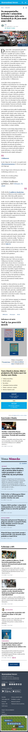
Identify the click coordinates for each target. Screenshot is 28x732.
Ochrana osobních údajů (16, 697)
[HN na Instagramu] (14, 684)
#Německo (5, 314)
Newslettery (4, 714)
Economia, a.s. (11, 676)
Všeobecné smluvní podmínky (17, 703)
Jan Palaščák (9, 609)
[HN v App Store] (16, 691)
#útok (18, 314)
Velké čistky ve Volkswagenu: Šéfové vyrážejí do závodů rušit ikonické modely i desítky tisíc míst (13, 496)
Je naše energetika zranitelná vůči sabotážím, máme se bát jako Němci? (13, 614)
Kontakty (4, 697)
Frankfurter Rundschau (16, 192)
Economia (4, 701)
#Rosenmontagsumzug (8, 164)
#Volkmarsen (5, 158)
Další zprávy (14, 664)
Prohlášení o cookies (15, 699)
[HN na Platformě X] (10, 684)
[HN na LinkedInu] (16, 684)
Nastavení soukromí (15, 701)
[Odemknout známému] (26, 8)
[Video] (3, 429)
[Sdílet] (23, 8)
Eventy (3, 712)
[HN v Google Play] (6, 691)
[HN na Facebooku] (12, 684)
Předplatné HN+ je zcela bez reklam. (20, 415)
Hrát (8, 339)
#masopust (12, 314)
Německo (14, 459)
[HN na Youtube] (20, 684)
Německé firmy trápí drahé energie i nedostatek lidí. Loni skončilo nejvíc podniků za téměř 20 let (13, 534)
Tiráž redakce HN (5, 699)
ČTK (5, 24)
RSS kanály (4, 716)
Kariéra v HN (4, 703)
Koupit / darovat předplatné (8, 709)
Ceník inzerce (4, 706)
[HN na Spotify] (18, 684)
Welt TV (8, 244)
